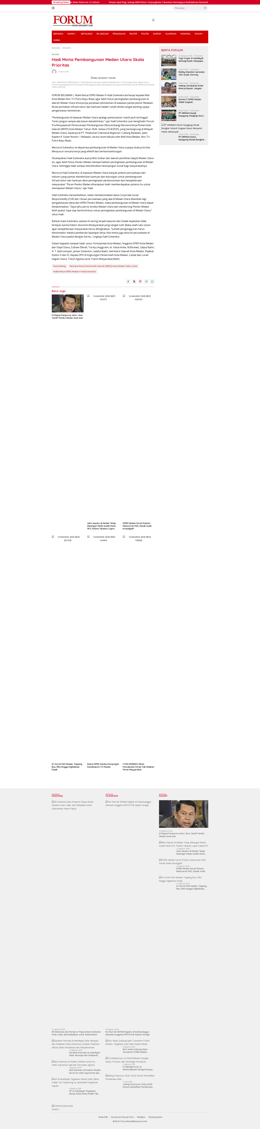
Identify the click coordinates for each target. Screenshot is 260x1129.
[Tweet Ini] (134, 281)
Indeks (57, 40)
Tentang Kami (155, 1117)
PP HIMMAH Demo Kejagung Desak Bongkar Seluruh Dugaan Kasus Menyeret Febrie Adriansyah (191, 138)
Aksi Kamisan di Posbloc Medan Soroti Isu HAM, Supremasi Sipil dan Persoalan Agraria (85, 1071)
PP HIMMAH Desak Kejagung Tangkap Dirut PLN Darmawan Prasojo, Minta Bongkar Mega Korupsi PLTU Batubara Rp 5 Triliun (192, 114)
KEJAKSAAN (102, 33)
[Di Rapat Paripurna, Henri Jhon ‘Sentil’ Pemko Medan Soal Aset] (68, 303)
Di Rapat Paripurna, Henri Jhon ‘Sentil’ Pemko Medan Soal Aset (67, 316)
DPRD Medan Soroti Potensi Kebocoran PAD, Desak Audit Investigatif (137, 526)
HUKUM (70, 33)
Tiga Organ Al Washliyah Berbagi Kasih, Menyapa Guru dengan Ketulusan (191, 59)
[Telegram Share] (146, 281)
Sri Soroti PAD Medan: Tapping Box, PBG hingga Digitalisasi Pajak (67, 767)
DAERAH (157, 33)
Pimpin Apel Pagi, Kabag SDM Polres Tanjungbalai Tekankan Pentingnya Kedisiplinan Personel (129, 2)
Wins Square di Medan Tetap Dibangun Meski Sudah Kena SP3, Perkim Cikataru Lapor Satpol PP (101, 526)
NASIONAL (186, 33)
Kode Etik (103, 1117)
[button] (205, 7)
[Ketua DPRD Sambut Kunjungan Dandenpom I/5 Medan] (103, 648)
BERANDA (58, 33)
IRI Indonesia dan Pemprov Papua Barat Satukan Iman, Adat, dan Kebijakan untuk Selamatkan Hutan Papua (76, 1033)
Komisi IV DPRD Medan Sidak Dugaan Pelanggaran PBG (190, 100)
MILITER (133, 33)
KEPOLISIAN (86, 33)
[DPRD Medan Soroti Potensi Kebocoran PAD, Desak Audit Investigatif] (139, 407)
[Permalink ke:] (54, 71)
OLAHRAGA (170, 33)
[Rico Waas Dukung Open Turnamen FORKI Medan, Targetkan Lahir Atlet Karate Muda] (130, 1042)
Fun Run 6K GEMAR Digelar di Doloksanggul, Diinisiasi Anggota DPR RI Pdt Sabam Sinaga (127, 1033)
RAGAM (198, 33)
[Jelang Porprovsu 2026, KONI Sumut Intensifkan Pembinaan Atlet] (130, 1077)
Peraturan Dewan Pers (122, 1117)
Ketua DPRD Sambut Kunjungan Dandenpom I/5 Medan (103, 765)
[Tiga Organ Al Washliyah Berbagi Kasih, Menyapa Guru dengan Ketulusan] (168, 60)
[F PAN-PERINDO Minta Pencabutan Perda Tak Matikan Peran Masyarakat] (139, 648)
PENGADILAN (119, 33)
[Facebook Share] (128, 281)
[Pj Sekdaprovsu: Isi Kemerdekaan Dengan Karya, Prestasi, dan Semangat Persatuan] (130, 1060)
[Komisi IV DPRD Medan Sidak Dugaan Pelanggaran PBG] (168, 101)
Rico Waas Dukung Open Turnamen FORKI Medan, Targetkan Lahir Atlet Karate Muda (137, 1050)
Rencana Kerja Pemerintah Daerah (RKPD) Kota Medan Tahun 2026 (103, 266)
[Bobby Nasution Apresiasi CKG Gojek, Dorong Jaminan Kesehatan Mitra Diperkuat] (168, 74)
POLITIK (145, 33)
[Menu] (54, 8)
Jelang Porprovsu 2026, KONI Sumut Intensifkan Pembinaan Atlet (138, 1085)
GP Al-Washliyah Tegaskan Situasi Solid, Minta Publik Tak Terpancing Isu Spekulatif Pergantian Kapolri (83, 1092)
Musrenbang (59, 266)
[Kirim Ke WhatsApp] (152, 281)
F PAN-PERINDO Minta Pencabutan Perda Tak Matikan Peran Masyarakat (138, 767)
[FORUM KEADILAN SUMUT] (73, 20)
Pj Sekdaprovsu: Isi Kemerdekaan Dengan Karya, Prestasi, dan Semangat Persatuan (138, 1068)
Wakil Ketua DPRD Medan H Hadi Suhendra (74, 271)
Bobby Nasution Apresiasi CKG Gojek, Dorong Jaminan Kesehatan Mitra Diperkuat (191, 73)
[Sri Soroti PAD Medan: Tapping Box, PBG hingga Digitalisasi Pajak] (68, 648)
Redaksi (141, 1117)
